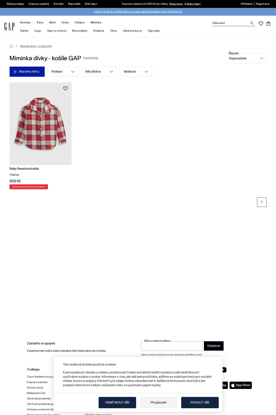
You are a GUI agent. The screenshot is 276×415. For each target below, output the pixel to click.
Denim (24, 30)
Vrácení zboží (35, 387)
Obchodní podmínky (39, 398)
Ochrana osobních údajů (42, 409)
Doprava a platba (39, 3)
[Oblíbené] (261, 23)
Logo (38, 30)
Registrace (176, 3)
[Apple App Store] (240, 385)
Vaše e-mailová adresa (157, 340)
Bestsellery (79, 30)
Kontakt (59, 3)
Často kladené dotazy (40, 376)
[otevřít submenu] (32, 22)
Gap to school (56, 30)
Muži (52, 22)
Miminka (96, 22)
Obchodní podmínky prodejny (44, 403)
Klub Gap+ (91, 3)
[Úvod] (11, 46)
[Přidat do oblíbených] (66, 88)
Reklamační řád (36, 392)
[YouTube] (223, 369)
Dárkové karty (132, 30)
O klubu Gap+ (192, 3)
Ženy (40, 22)
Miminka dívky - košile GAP (36, 46)
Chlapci (80, 22)
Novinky (25, 22)
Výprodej (154, 30)
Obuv (113, 30)
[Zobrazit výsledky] (251, 23)
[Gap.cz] (9, 26)
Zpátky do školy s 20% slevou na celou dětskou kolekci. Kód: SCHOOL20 (138, 11)
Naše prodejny (15, 3)
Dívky (65, 22)
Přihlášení (247, 3)
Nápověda (74, 3)
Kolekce (99, 30)
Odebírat (213, 346)
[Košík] (268, 23)
